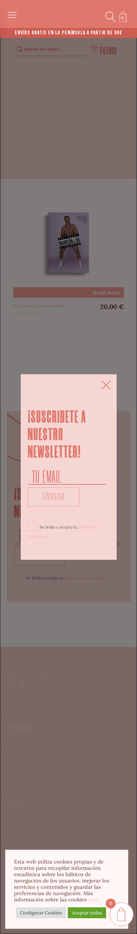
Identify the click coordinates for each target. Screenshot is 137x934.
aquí (93, 899)
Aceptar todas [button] (87, 913)
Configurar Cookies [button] (41, 913)
